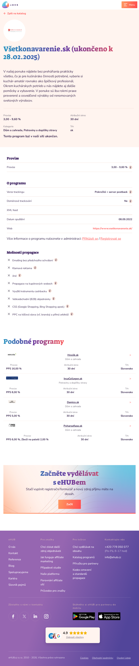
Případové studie (51, 568)
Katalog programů (84, 557)
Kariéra (12, 578)
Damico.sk (73, 402)
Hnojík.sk (72, 355)
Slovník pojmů (17, 585)
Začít (69, 504)
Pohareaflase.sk (73, 426)
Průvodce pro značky (53, 591)
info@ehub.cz (113, 557)
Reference (14, 559)
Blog (11, 566)
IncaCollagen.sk (73, 378)
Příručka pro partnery (85, 563)
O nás (11, 547)
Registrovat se (110, 238)
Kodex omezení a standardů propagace (82, 574)
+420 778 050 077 (117, 547)
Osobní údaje (124, 658)
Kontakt (13, 553)
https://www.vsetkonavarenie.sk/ (112, 228)
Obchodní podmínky (102, 658)
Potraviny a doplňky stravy (73, 382)
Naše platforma (50, 574)
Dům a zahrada (73, 359)
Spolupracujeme (18, 572)
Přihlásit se (90, 238)
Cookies (84, 658)
